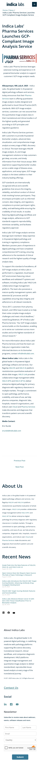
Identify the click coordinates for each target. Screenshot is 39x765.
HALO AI (21, 502)
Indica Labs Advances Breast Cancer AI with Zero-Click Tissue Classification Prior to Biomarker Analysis (18, 601)
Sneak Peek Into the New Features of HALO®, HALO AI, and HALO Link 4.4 (19, 566)
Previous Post (19, 460)
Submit (20, 757)
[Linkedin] (5, 704)
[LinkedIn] (3, 613)
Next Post (19, 467)
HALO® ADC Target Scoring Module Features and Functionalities (18, 592)
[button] (29, 4)
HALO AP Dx (6, 516)
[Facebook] (8, 613)
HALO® (11, 502)
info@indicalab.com (26, 353)
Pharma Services (8, 540)
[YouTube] (14, 613)
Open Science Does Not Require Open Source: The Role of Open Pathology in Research (19, 574)
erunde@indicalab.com (11, 431)
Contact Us (11, 687)
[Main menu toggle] (34, 4)
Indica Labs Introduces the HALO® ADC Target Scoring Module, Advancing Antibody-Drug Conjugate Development (19, 583)
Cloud (27, 537)
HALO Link (16, 509)
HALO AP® (25, 513)
